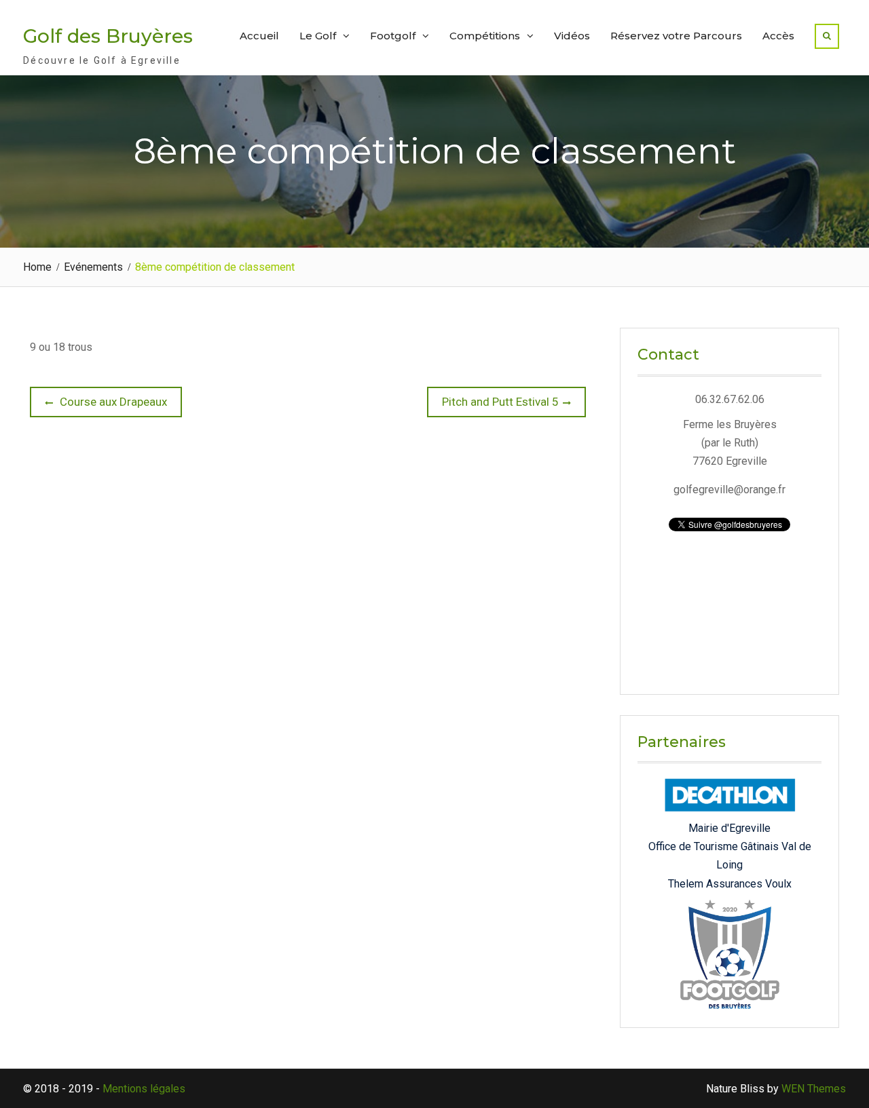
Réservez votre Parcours (676, 35)
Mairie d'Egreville (729, 828)
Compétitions (484, 35)
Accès (778, 35)
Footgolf (392, 35)
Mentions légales (144, 1088)
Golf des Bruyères (108, 35)
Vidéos (572, 35)
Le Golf (317, 35)
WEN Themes (813, 1088)
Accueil (259, 35)
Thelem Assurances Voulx (730, 883)
